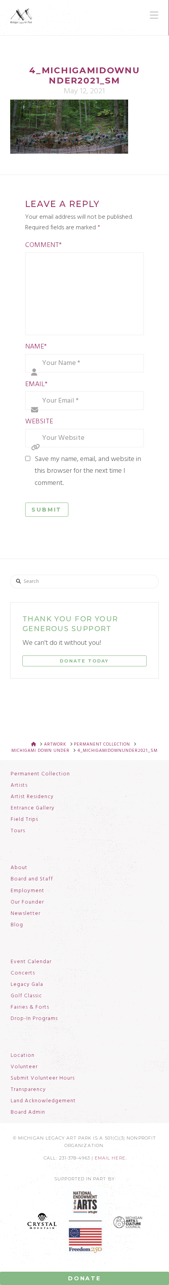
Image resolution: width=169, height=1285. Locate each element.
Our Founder (27, 902)
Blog (17, 925)
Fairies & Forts (30, 1007)
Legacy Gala (27, 985)
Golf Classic (26, 996)
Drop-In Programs (34, 1019)
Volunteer (24, 1067)
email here (110, 1158)
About (19, 868)
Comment (43, 245)
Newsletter (25, 914)
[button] (154, 15)
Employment (27, 891)
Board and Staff (32, 879)
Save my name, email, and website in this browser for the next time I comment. (88, 471)
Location (23, 1056)
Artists (19, 786)
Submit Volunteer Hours (43, 1078)
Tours (18, 831)
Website (39, 421)
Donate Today (84, 661)
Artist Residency (32, 797)
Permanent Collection (40, 774)
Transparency (28, 1090)
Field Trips (24, 820)
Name (36, 346)
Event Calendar (31, 962)
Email (36, 384)
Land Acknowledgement (43, 1101)
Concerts (23, 973)
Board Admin (28, 1112)
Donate (84, 1278)
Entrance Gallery (33, 808)
